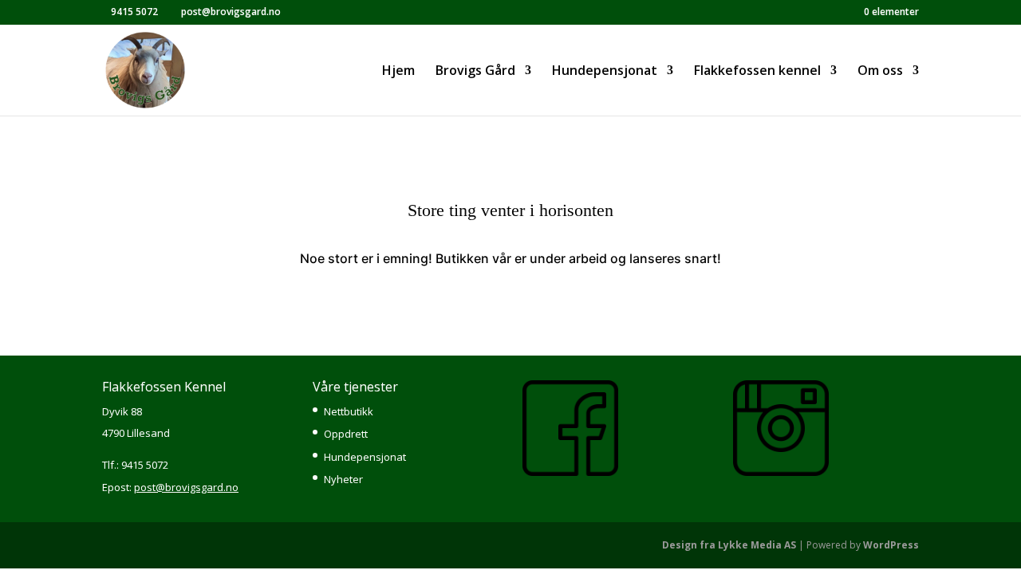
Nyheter (343, 479)
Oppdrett (346, 434)
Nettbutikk (348, 411)
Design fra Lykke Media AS (729, 545)
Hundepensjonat (365, 457)
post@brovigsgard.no (186, 487)
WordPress (891, 545)
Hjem (398, 72)
